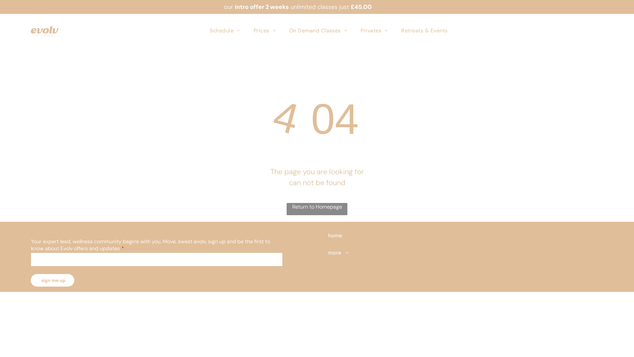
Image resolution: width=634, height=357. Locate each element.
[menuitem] (225, 30)
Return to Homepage (317, 206)
